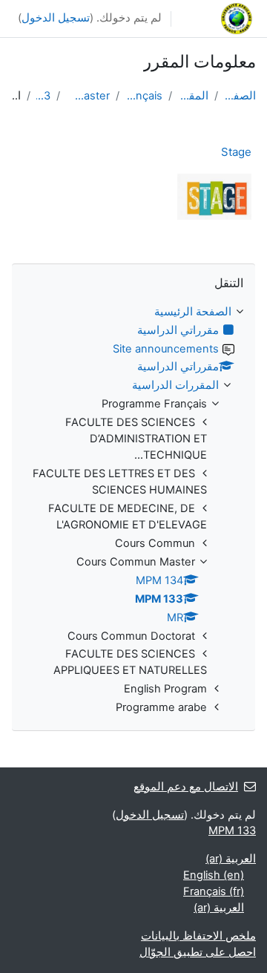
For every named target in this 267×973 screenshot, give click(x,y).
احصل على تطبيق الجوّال (197, 952)
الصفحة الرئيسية (240, 95)
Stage (236, 152)
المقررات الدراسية (193, 95)
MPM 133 (43, 95)
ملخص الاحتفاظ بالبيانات (198, 936)
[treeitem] (133, 510)
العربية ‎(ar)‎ (230, 858)
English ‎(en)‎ (213, 875)
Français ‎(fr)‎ (213, 891)
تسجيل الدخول (56, 17)
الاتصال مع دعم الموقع (186, 786)
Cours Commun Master (87, 95)
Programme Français (144, 95)
